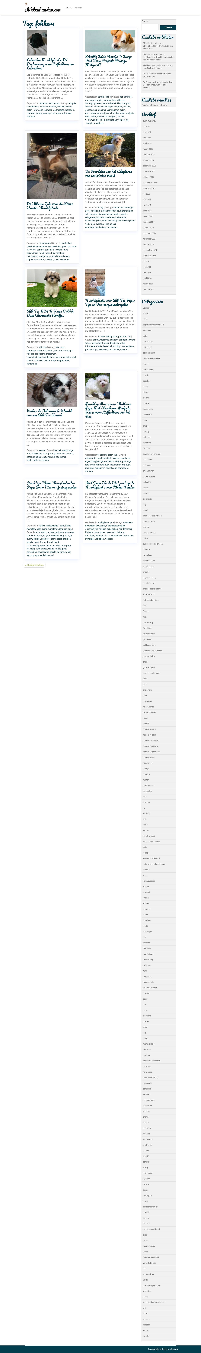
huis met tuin (57, 253)
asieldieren (147, 330)
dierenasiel (147, 499)
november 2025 (149, 171)
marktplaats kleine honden (121, 535)
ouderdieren (128, 346)
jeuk (144, 797)
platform (31, 113)
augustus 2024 (149, 256)
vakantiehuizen (149, 1263)
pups (95, 349)
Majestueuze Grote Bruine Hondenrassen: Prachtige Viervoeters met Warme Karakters (158, 57)
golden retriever (149, 645)
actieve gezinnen (56, 532)
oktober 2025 (148, 177)
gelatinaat (147, 639)
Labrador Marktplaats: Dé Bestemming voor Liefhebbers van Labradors (51, 64)
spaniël (146, 1156)
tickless (146, 1212)
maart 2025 (148, 216)
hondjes (146, 774)
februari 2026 (149, 154)
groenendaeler (149, 667)
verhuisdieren (148, 1274)
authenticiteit (104, 458)
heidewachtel (52, 525)
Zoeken (145, 21)
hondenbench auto (151, 740)
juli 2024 (146, 261)
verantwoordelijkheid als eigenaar (101, 120)
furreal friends (149, 634)
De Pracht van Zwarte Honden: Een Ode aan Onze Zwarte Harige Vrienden (157, 85)
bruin (145, 420)
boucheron (147, 415)
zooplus (146, 1325)
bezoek (57, 450)
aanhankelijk (126, 97)
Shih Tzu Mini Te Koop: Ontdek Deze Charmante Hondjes (50, 313)
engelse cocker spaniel (152, 589)
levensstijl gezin (93, 220)
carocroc (147, 448)
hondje (100, 97)
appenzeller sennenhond (153, 325)
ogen (145, 999)
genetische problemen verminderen (102, 110)
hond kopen (44, 253)
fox (144, 617)
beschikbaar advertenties (39, 246)
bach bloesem (149, 353)
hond (61, 525)
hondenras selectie (105, 217)
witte (145, 1313)
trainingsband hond (151, 1229)
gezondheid (32, 253)
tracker (146, 1218)
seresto (146, 1111)
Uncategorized (149, 1246)
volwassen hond (62, 259)
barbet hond (148, 370)
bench (145, 386)
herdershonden (149, 712)
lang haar (147, 920)
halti (145, 695)
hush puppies (148, 785)
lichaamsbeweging (45, 548)
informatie (38, 110)
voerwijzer (147, 1291)
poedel (146, 1021)
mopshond (147, 976)
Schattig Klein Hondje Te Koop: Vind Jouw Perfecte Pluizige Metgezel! (108, 60)
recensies (102, 349)
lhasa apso (147, 931)
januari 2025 (148, 228)
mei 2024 (147, 272)
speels (53, 552)
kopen (103, 532)
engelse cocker (149, 583)
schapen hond (149, 1100)
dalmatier (147, 482)
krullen (146, 898)
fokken (60, 106)
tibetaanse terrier (150, 1207)
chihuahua (147, 465)
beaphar (146, 381)
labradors (69, 110)
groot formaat (41, 542)
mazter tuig (148, 960)
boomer (146, 403)
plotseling (147, 1016)
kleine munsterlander (152, 858)
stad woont (39, 259)
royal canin (147, 1072)
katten (145, 825)
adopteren (118, 207)
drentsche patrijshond (152, 516)
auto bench (148, 342)
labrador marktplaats (54, 110)
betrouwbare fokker (112, 103)
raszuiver (46, 457)
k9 (144, 808)
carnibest (147, 443)
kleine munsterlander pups (54, 529)
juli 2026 (146, 126)
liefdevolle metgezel (106, 116)
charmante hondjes (63, 350)
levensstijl (111, 532)
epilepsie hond (149, 594)
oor (144, 1004)
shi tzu (146, 1122)
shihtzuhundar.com (43, 9)
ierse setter (147, 791)
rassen (120, 116)
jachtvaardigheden (36, 545)
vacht (68, 552)
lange (145, 926)
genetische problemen (45, 354)
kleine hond (120, 217)
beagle (146, 375)
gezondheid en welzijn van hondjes (102, 113)
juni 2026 (147, 132)
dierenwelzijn (91, 529)
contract (114, 339)
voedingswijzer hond (151, 1285)
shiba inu (147, 1128)
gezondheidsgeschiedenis (39, 357)
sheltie (145, 1117)
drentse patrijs (149, 521)
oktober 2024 (148, 244)
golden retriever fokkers (153, 651)
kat (144, 819)
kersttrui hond (149, 836)
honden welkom (149, 735)
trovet (145, 1240)
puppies (37, 457)
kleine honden (92, 532)
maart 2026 (148, 149)
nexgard (146, 993)
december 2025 (149, 166)
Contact (78, 7)
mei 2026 (147, 138)
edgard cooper (149, 561)
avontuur (107, 100)
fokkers (68, 106)
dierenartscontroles (110, 211)
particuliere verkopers (59, 256)
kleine (108, 97)
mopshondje (148, 982)
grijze (145, 662)
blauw (145, 392)
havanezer (147, 701)
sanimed (146, 1094)
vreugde (89, 123)
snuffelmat (147, 1145)
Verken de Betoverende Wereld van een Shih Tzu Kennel (49, 413)
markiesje (147, 948)
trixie (145, 1235)
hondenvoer (148, 763)
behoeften (90, 525)
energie (68, 535)
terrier (145, 1201)
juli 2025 (146, 194)
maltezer (108, 455)
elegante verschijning (53, 535)
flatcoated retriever (151, 600)
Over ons (68, 7)
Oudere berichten (35, 565)
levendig (31, 548)
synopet (146, 1179)
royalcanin (147, 1083)
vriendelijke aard (46, 555)
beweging (95, 211)
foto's (65, 249)
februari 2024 (149, 289)
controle (123, 339)
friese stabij (148, 622)
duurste (146, 549)
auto (145, 336)
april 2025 (147, 211)
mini (145, 971)
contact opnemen (48, 106)
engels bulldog (149, 566)
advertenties (33, 106)
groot (145, 679)
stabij (145, 1167)
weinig (145, 1297)
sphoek (146, 1162)
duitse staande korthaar (153, 544)
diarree (146, 493)
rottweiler (147, 1066)
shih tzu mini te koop (46, 360)
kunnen (146, 903)
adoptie (72, 103)
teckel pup (147, 1195)
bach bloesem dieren (151, 358)
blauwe (146, 398)
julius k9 (146, 802)
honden (101, 336)
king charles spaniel (151, 842)
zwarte (146, 1336)
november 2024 (149, 239)
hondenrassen (125, 529)
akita (145, 319)
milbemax (147, 965)
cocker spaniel (149, 476)
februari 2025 (149, 222)
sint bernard (148, 1139)
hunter (146, 780)
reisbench (147, 1049)
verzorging (123, 120)
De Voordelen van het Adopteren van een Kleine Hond (108, 173)
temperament (63, 360)
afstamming (91, 458)
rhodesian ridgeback (151, 1061)
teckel (145, 1190)
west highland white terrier (154, 1302)
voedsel (109, 539)
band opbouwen (34, 535)
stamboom (123, 468)
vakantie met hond (151, 1257)
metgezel (43, 256)
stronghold (147, 1173)
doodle (146, 510)
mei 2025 (147, 205)
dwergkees (147, 555)
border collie (148, 409)
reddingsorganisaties (95, 227)
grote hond (147, 690)
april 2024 (147, 278)
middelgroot (61, 548)
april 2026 (147, 143)
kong (145, 875)
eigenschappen (115, 106)
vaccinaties (112, 227)
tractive (146, 1224)
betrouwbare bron (35, 350)
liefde (93, 116)
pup (120, 336)
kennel (42, 450)
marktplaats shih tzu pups (108, 346)
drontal (146, 527)
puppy (39, 113)
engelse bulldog (149, 577)
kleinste (146, 870)
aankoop (89, 100)
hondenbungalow (150, 746)
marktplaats (53, 103)
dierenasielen (100, 106)
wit (144, 1308)
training (89, 471)
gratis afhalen (149, 656)
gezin (29, 110)
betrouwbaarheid (101, 339)
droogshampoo (149, 533)
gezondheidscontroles (114, 343)
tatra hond (147, 1184)
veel (144, 1268)
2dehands (147, 308)
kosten (146, 886)
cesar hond (147, 459)
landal (145, 915)
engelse (146, 572)
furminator (147, 628)
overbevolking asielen (106, 224)
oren (145, 1010)
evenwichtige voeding (37, 539)
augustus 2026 (149, 121)
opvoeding (66, 357)
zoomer (146, 1319)
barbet (146, 364)
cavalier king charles (151, 454)
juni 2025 (147, 199)
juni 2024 (147, 267)
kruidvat (146, 892)
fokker (100, 455)
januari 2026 (148, 160)
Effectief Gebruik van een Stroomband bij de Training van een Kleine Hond (158, 46)
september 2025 (150, 183)
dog (144, 504)
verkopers (56, 113)
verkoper (49, 259)
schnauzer (147, 1106)
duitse (145, 538)
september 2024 (150, 250)
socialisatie (32, 460)
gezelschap (112, 529)
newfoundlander (150, 988)
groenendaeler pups (151, 673)
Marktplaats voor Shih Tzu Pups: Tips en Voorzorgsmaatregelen (110, 302)
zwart (145, 1330)
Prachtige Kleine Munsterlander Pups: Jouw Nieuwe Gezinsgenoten (52, 485)
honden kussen (149, 729)
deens (145, 488)
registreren (100, 468)
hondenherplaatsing (151, 752)
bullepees (147, 437)
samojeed (147, 1089)
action (145, 313)
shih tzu (43, 347)
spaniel (146, 1151)
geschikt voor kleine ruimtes (106, 214)
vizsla (145, 1280)
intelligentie (54, 542)
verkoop (47, 113)
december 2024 (149, 233)
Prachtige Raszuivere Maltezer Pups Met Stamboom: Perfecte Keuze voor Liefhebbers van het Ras (108, 410)
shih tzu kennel (58, 457)
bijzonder (49, 350)
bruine (145, 426)
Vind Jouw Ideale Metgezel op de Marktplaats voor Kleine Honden (110, 485)
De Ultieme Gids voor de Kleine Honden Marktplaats (50, 206)
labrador (43, 103)
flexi (144, 606)
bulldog (146, 431)
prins (145, 1027)
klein (145, 847)
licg (144, 937)
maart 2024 (148, 284)
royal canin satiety (150, 1077)
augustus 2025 (149, 188)
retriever (146, 1055)
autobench (147, 347)
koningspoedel (149, 881)
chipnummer (148, 471)
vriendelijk (99, 123)
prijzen (88, 349)
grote (145, 684)
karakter (56, 357)
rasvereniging (149, 1044)
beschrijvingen (59, 246)
